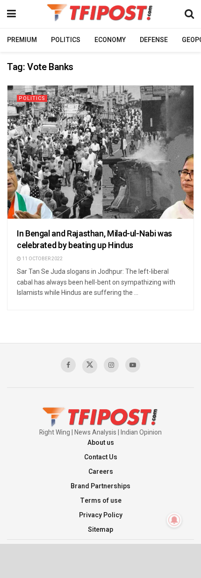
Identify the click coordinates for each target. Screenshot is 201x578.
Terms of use (101, 501)
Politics (65, 40)
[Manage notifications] (174, 520)
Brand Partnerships (100, 486)
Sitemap (100, 530)
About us (100, 443)
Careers (100, 472)
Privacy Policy (100, 515)
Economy (110, 40)
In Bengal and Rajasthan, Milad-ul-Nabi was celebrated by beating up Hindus (94, 240)
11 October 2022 (42, 259)
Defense (154, 40)
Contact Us (100, 457)
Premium (22, 40)
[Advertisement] (100, 560)
